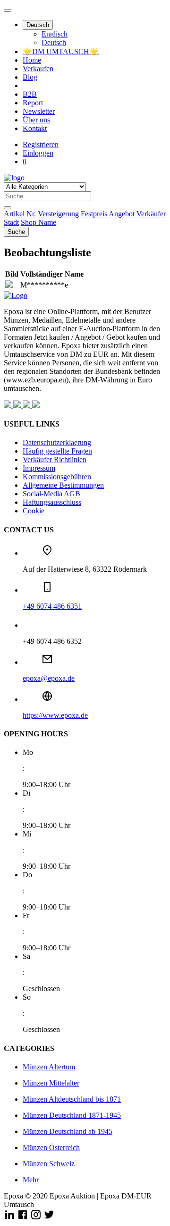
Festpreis (94, 214)
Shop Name (38, 222)
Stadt (11, 222)
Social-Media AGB (51, 494)
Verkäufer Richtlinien (54, 459)
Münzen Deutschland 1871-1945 (72, 1115)
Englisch (55, 34)
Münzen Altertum (49, 1067)
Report (33, 103)
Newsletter (39, 111)
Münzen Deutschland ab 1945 (67, 1131)
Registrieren (41, 144)
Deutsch (37, 24)
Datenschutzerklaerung (57, 442)
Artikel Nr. (20, 214)
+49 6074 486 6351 (52, 606)
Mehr (31, 1180)
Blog (30, 77)
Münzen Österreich (51, 1147)
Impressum (39, 468)
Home (32, 60)
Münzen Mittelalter (51, 1083)
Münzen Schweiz (49, 1164)
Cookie (33, 511)
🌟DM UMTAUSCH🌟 (61, 51)
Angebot (122, 214)
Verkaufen (38, 69)
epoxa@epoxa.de (49, 678)
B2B (30, 94)
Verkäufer (151, 214)
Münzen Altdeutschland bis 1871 (72, 1099)
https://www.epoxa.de (55, 715)
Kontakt (35, 128)
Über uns (36, 120)
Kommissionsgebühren (57, 477)
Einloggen (38, 153)
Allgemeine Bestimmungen (63, 485)
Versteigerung (58, 214)
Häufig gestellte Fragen (57, 451)
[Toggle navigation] (7, 10)
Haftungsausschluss (52, 502)
